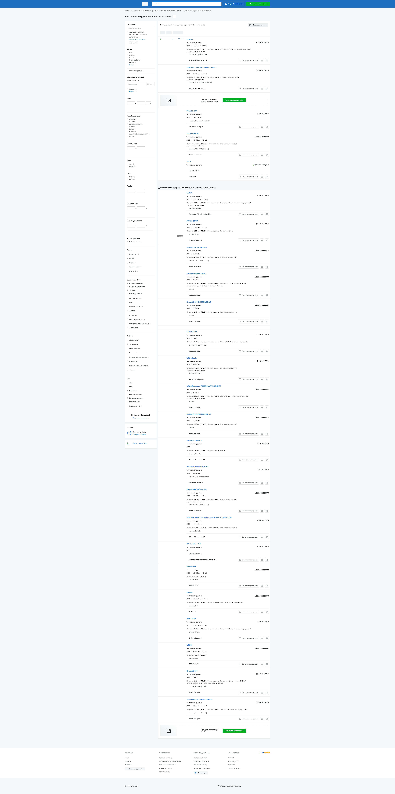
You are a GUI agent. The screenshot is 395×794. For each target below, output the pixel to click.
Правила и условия (165, 758)
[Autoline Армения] (132, 4)
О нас (127, 758)
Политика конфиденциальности (170, 761)
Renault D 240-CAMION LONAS (198, 302)
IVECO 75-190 (191, 332)
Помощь (128, 761)
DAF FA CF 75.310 (193, 544)
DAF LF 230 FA (192, 221)
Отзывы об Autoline (165, 768)
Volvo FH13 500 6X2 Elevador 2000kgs (201, 67)
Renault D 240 (191, 671)
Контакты (128, 765)
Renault (189, 592)
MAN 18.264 (191, 619)
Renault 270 (191, 566)
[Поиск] (154, 4)
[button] (262, 60)
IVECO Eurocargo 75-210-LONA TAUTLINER (203, 386)
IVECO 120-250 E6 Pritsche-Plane (199, 699)
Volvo (188, 162)
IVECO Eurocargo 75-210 (196, 273)
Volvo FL (189, 39)
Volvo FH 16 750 (192, 134)
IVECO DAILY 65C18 (194, 440)
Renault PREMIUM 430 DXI (196, 247)
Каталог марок (164, 772)
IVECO (189, 193)
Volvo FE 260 (191, 111)
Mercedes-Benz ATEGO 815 (197, 467)
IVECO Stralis (191, 358)
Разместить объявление (234, 100)
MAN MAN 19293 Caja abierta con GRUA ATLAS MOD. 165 (209, 517)
